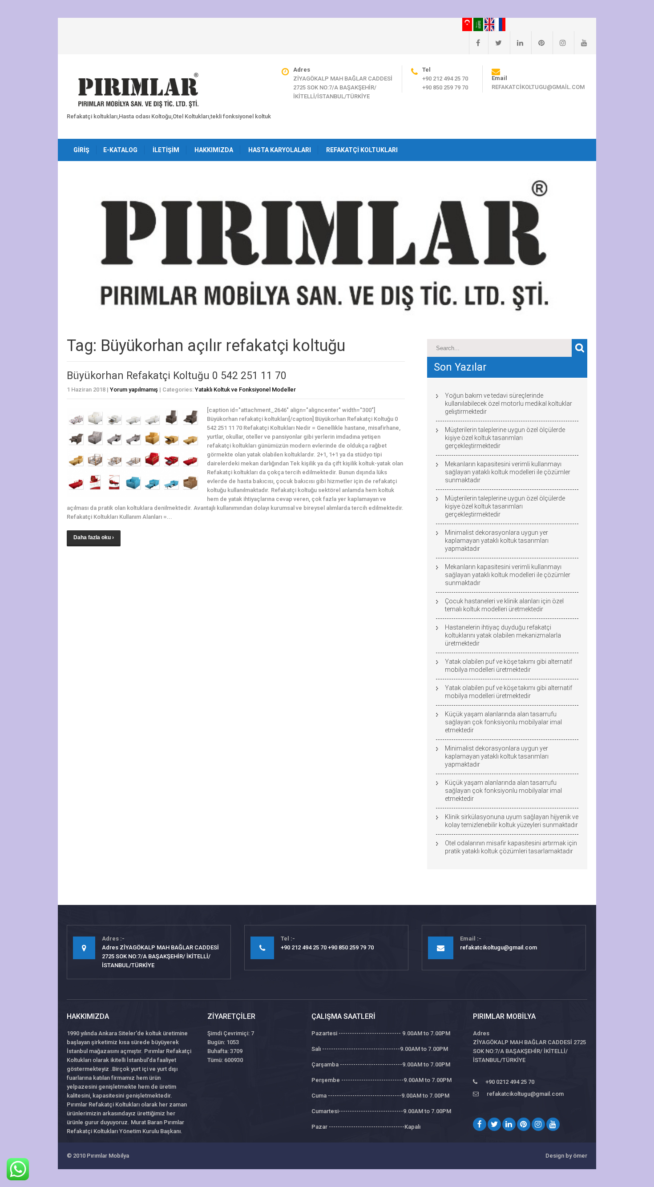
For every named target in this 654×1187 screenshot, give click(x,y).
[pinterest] (538, 42)
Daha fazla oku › (93, 537)
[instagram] (559, 42)
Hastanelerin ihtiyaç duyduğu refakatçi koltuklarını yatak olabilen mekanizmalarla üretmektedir (503, 635)
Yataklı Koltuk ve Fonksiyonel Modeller (245, 389)
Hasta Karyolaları (279, 149)
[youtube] (580, 42)
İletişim (166, 149)
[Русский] (500, 24)
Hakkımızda (213, 149)
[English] (490, 24)
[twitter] (495, 42)
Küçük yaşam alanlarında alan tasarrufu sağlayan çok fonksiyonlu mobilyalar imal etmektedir (503, 722)
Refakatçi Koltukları (362, 149)
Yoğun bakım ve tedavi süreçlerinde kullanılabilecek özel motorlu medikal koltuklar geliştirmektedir (508, 403)
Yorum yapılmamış (134, 389)
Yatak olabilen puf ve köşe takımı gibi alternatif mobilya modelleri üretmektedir (508, 665)
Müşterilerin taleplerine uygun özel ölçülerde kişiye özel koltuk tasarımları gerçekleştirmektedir (505, 437)
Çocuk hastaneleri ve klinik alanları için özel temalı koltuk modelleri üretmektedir (504, 605)
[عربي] (478, 24)
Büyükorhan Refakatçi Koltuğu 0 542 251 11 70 (177, 376)
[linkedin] (516, 42)
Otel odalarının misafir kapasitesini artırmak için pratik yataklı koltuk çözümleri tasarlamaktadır (511, 847)
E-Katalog (120, 149)
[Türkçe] (467, 24)
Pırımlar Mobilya (108, 1155)
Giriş (81, 149)
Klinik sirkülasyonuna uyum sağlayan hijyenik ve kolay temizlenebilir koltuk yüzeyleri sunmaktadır (511, 820)
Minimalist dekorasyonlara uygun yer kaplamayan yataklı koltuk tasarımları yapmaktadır (497, 540)
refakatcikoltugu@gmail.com (538, 87)
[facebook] (474, 42)
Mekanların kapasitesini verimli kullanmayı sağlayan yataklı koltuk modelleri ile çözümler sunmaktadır (507, 472)
